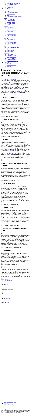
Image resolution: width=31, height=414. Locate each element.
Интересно (6, 53)
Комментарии (7, 299)
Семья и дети (10, 51)
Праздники (9, 5)
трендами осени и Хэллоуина (15, 91)
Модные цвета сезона (6, 122)
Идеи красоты (4, 79)
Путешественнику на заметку (14, 16)
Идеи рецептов (10, 49)
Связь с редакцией (8, 404)
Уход (8, 36)
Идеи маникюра (11, 30)
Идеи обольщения (11, 42)
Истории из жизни (11, 59)
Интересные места (11, 57)
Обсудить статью (5, 281)
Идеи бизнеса (10, 19)
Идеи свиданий (11, 40)
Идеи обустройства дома (13, 47)
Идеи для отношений (12, 43)
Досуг (5, 1)
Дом (5, 46)
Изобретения (10, 54)
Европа (8, 15)
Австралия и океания (12, 12)
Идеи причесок (10, 27)
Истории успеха (11, 20)
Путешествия (7, 8)
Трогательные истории (12, 61)
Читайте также (7, 298)
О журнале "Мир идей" (10, 402)
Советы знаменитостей (13, 32)
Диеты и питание (11, 34)
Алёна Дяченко (8, 280)
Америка (9, 10)
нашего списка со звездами (9, 153)
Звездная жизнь (11, 23)
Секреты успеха (11, 22)
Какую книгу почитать (12, 4)
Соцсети (9, 66)
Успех (5, 18)
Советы (9, 24)
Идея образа (10, 31)
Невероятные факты (12, 55)
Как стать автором (11, 65)
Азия (8, 11)
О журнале (6, 62)
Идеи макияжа (10, 28)
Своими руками (11, 50)
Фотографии (10, 7)
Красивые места (11, 14)
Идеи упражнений (11, 35)
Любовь (6, 38)
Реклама (9, 63)
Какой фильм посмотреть (13, 3)
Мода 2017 (6, 284)
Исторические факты (12, 58)
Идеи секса (9, 44)
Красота (6, 26)
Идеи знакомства (11, 39)
